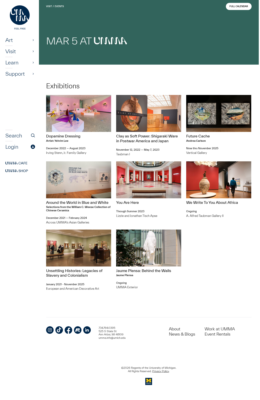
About (174, 328)
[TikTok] (59, 330)
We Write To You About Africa (212, 202)
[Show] (33, 40)
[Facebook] (68, 330)
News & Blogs (182, 334)
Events (59, 6)
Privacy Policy (160, 371)
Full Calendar (238, 6)
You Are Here (127, 202)
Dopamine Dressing (63, 136)
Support (15, 74)
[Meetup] (77, 330)
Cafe (16, 163)
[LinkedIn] (87, 330)
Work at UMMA (220, 328)
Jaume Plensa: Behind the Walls (143, 270)
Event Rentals (217, 334)
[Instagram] (50, 330)
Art (9, 40)
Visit (10, 51)
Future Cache (198, 136)
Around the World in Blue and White (77, 202)
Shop (16, 171)
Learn (11, 62)
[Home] (20, 17)
